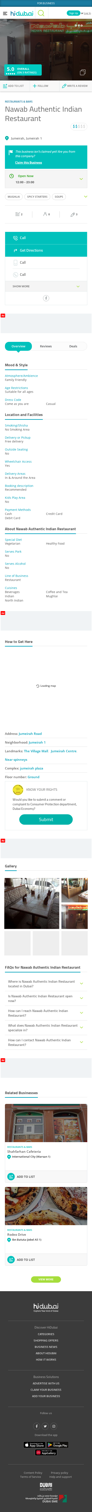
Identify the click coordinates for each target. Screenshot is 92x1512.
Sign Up (73, 13)
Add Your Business (46, 1396)
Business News (46, 1347)
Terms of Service (30, 1477)
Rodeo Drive (16, 1234)
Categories (46, 1334)
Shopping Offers (46, 1340)
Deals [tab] (73, 346)
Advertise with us (46, 1383)
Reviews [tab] (46, 346)
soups (59, 197)
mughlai (14, 197)
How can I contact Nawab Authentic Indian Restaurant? (39, 1042)
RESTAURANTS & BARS (19, 1146)
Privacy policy (59, 1473)
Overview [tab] (18, 346)
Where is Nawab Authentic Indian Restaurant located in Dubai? (41, 983)
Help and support (60, 1477)
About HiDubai (46, 1353)
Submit (46, 819)
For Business (46, 3)
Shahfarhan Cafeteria (24, 1151)
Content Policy (33, 1473)
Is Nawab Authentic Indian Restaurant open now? (40, 998)
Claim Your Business (46, 1389)
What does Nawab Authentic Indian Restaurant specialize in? (43, 1027)
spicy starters (37, 197)
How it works (46, 1359)
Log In (87, 13)
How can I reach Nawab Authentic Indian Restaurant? (38, 1013)
